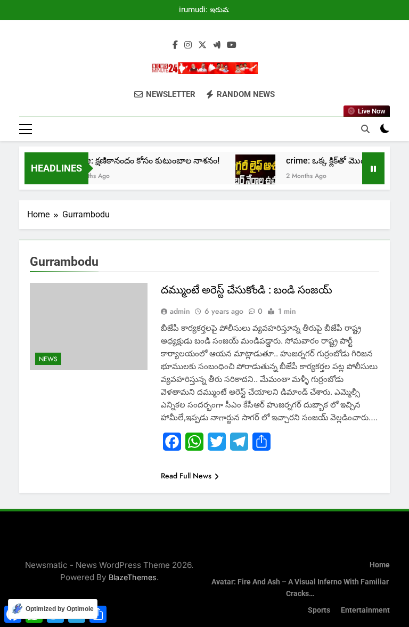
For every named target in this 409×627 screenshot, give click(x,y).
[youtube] (232, 45)
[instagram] (188, 45)
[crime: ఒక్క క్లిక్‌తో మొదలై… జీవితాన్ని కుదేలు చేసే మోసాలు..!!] (250, 174)
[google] (217, 45)
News (48, 359)
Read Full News (186, 475)
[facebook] (175, 45)
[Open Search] (365, 129)
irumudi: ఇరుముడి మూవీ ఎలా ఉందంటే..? (209, 10)
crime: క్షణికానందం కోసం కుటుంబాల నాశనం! (139, 161)
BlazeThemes (133, 577)
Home (380, 564)
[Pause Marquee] (373, 168)
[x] (202, 45)
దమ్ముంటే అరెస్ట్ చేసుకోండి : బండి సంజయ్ (246, 289)
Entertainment (365, 610)
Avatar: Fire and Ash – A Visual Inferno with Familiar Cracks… (300, 587)
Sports (319, 610)
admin (180, 311)
